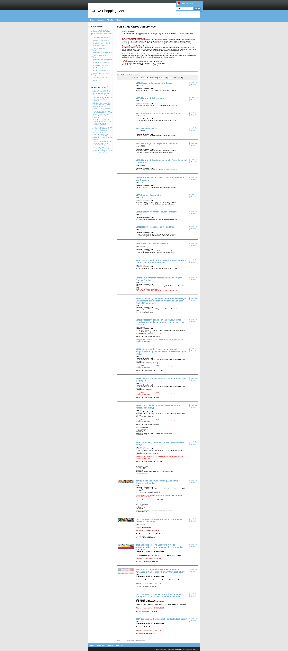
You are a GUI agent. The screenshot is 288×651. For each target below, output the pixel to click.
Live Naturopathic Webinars (101, 68)
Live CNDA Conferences (100, 65)
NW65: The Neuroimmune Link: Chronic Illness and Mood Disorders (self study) (102, 143)
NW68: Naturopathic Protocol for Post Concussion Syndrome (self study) (102, 99)
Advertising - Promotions (100, 37)
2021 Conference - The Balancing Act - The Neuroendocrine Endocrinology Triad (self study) (159, 546)
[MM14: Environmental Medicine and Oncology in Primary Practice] (119, 278)
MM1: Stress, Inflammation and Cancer (154, 83)
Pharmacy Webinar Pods (101, 40)
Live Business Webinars (100, 70)
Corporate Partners (99, 46)
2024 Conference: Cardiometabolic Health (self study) (161, 619)
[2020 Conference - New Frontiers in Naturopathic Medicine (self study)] (126, 521)
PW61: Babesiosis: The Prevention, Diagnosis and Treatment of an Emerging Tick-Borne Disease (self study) (102, 150)
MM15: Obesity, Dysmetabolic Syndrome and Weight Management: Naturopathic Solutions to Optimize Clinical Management (161, 300)
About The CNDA (98, 80)
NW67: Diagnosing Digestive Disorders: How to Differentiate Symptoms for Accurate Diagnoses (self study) (101, 122)
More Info (193, 85)
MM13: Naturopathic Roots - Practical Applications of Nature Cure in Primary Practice (161, 261)
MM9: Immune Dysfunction (148, 195)
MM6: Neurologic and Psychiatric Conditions (157, 143)
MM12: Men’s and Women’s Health (152, 243)
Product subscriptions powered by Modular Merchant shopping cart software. (177, 649)
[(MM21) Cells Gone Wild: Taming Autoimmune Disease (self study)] (126, 482)
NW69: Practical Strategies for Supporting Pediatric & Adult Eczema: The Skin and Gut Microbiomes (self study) (101, 92)
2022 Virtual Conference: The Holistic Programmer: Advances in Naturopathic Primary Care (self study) (160, 570)
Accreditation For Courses (101, 77)
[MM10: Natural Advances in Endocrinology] (119, 212)
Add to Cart (194, 82)
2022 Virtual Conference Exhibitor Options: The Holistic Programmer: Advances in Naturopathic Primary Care (101, 32)
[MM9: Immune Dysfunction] (119, 196)
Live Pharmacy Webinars (101, 62)
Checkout (119, 20)
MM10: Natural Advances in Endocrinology (156, 212)
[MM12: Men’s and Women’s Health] (119, 244)
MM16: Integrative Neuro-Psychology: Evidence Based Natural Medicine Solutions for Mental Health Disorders (160, 322)
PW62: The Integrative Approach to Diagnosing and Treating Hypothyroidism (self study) (102, 128)
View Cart (110, 20)
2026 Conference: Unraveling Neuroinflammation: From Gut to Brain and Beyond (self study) (102, 104)
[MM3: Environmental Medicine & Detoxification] (119, 114)
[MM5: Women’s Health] (119, 129)
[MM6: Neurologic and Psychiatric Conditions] (119, 144)
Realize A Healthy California (101, 43)
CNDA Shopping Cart (108, 11)
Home (92, 20)
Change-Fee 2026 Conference (101, 109)
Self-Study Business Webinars (102, 60)
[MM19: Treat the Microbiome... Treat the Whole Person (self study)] (119, 406)
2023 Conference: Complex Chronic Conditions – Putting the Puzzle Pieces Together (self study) (159, 595)
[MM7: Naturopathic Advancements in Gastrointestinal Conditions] (119, 161)
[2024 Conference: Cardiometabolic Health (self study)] (119, 619)
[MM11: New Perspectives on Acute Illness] (119, 227)
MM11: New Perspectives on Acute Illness (156, 227)
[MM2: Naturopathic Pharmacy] (119, 99)
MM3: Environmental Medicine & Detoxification (158, 113)
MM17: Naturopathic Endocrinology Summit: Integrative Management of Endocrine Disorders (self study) (161, 351)
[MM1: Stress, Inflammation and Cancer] (119, 83)
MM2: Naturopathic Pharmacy (150, 98)
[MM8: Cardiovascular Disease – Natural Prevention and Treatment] (119, 178)
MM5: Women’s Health (146, 128)
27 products (134, 74)
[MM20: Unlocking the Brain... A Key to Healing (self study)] (119, 443)
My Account (101, 20)
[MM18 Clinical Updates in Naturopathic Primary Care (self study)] (119, 379)
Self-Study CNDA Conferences (102, 53)
